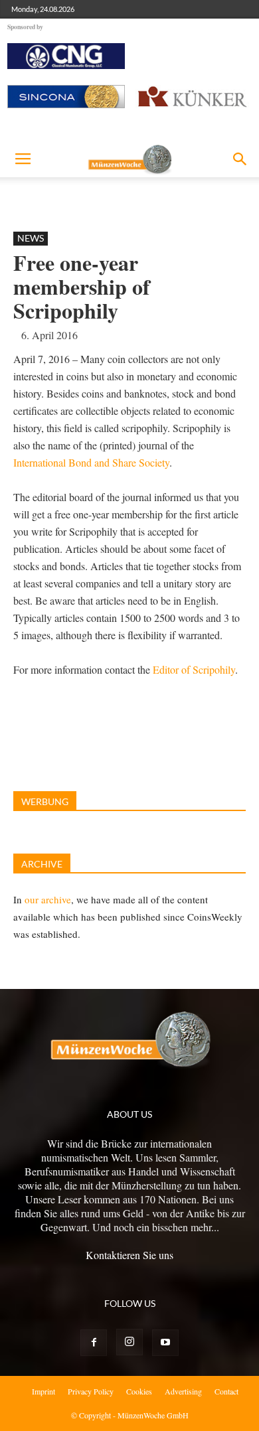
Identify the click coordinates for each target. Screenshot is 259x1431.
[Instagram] (129, 1342)
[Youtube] (165, 1342)
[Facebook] (93, 1342)
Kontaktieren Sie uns (129, 1255)
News (30, 238)
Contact (226, 1391)
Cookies (139, 1391)
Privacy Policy (91, 1391)
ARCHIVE (41, 863)
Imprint (43, 1391)
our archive (48, 899)
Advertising (183, 1391)
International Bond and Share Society (91, 462)
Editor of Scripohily (194, 669)
